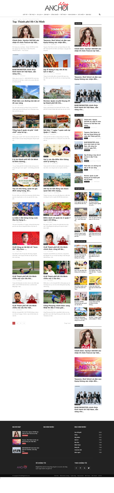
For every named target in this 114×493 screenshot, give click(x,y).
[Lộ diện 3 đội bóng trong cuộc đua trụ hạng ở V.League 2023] (25, 209)
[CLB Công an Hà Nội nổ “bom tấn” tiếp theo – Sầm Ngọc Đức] (25, 238)
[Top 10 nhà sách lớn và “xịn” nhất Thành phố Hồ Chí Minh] (81, 212)
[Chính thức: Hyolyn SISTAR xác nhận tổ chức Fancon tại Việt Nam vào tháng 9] (25, 31)
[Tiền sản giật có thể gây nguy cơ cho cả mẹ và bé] (95, 212)
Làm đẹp (46, 14)
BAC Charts (87, 475)
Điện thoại (77, 445)
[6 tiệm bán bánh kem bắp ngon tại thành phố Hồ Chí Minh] (95, 280)
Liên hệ (100, 475)
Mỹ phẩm (77, 299)
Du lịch (39, 14)
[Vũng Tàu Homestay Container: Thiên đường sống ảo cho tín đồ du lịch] (81, 311)
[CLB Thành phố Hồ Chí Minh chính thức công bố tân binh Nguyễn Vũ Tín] (57, 238)
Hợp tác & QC (80, 475)
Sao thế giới (15, 37)
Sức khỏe (81, 14)
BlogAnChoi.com (40, 467)
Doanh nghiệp (92, 200)
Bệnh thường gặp (92, 215)
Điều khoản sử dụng (64, 475)
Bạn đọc (88, 14)
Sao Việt (76, 200)
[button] (100, 15)
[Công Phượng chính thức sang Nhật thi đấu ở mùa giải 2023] (57, 296)
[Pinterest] (80, 468)
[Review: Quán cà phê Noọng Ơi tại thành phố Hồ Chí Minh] (57, 92)
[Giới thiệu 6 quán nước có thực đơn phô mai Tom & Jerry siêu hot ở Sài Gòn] (81, 280)
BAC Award (94, 475)
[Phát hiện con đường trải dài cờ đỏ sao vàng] (25, 92)
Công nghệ (54, 14)
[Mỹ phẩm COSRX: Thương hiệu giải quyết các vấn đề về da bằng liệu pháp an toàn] (81, 296)
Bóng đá (14, 215)
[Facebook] (76, 468)
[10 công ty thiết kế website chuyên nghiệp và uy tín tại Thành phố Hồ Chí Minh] (95, 196)
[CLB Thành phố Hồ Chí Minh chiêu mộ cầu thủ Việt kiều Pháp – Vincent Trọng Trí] (25, 296)
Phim (76, 435)
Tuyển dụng (73, 475)
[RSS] (84, 468)
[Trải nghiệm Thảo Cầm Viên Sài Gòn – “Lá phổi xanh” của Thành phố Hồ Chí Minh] (95, 264)
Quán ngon (46, 98)
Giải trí (25, 14)
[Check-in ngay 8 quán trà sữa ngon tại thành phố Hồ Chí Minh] (81, 227)
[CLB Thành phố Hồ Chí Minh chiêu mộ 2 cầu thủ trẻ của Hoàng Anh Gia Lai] (57, 267)
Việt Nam (46, 66)
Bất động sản (46, 185)
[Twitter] (88, 468)
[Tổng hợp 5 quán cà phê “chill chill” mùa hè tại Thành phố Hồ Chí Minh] (25, 121)
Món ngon (77, 452)
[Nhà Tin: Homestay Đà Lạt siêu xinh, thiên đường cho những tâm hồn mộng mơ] (81, 249)
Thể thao (63, 14)
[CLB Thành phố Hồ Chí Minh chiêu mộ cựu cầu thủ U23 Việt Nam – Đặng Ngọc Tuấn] (25, 267)
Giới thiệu (56, 475)
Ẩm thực (32, 14)
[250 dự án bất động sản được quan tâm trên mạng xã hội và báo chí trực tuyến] (57, 179)
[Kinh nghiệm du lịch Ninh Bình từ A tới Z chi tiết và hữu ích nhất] (95, 249)
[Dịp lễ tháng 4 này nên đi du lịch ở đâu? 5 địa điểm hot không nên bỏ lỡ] (57, 60)
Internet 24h (78, 450)
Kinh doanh (72, 14)
